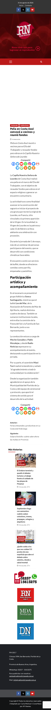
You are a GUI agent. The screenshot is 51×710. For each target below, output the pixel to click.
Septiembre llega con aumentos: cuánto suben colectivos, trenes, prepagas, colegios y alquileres (25, 515)
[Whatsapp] (25, 164)
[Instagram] (29, 164)
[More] (33, 168)
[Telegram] (17, 168)
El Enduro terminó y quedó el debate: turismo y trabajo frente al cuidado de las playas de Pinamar (25, 477)
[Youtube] (21, 164)
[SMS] (21, 168)
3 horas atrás (22, 487)
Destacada (14, 125)
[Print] (25, 168)
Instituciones (24, 125)
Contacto (28, 5)
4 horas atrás (22, 525)
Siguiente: (24, 436)
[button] (10, 61)
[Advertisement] (25, 91)
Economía (21, 502)
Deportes (21, 461)
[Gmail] (37, 164)
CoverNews (37, 704)
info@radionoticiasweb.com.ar (24, 680)
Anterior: (25, 425)
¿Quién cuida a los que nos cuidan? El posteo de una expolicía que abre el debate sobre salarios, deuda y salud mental (25, 554)
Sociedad (21, 541)
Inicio (21, 5)
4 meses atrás (16, 139)
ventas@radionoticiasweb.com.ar (21, 676)
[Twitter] (17, 164)
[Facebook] (13, 164)
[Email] (29, 168)
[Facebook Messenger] (33, 164)
